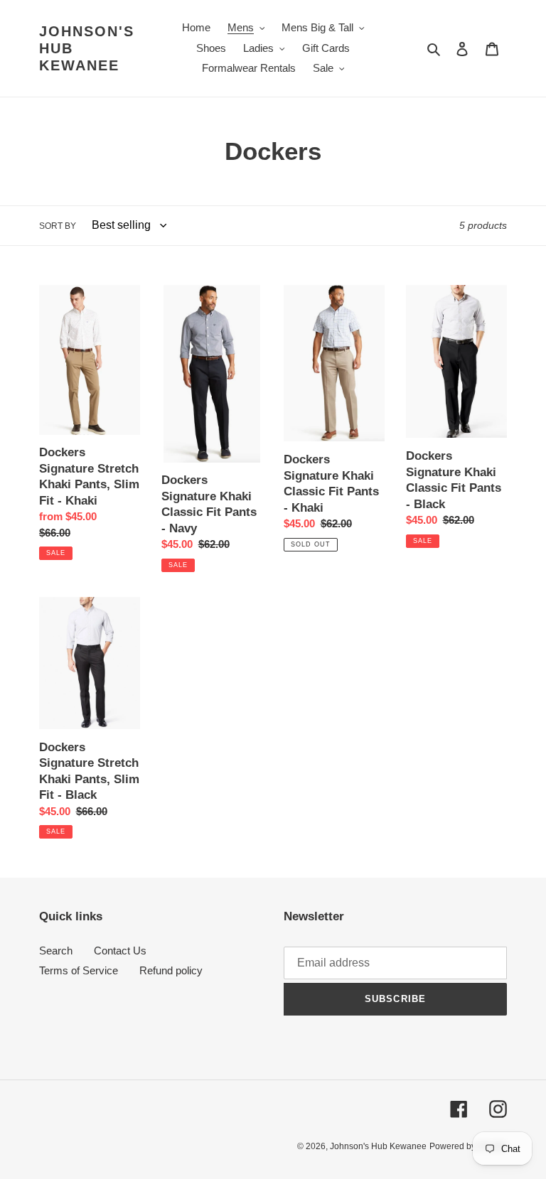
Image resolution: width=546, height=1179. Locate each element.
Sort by (57, 226)
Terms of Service (78, 970)
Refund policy (171, 970)
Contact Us (120, 950)
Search (56, 950)
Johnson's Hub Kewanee (86, 48)
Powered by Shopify (468, 1146)
